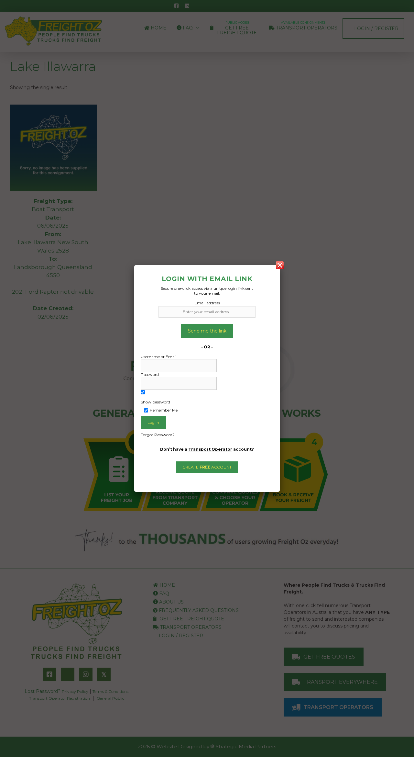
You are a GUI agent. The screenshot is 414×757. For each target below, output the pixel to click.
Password (150, 374)
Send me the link (207, 331)
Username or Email (159, 356)
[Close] (280, 265)
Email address (207, 302)
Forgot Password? (158, 434)
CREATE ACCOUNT (207, 467)
